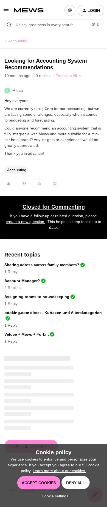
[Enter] (9, 24)
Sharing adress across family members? (41, 265)
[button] (6, 11)
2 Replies (12, 287)
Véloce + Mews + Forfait (26, 334)
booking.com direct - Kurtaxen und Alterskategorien (53, 312)
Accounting (17, 41)
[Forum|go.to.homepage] (31, 10)
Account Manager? (22, 281)
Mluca (17, 90)
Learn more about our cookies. (59, 471)
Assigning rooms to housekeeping (36, 296)
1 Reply (11, 271)
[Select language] (69, 10)
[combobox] (53, 24)
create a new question (25, 221)
